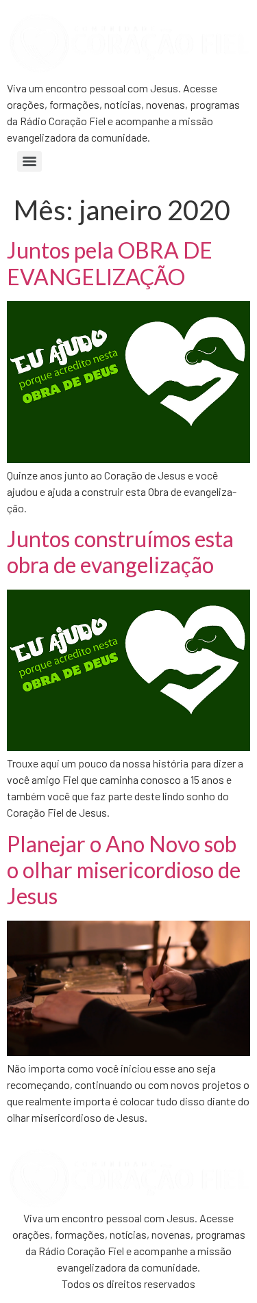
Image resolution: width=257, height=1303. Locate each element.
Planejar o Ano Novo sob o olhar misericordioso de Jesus (124, 870)
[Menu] (29, 161)
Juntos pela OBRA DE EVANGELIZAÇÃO (109, 263)
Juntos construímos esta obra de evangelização (120, 551)
